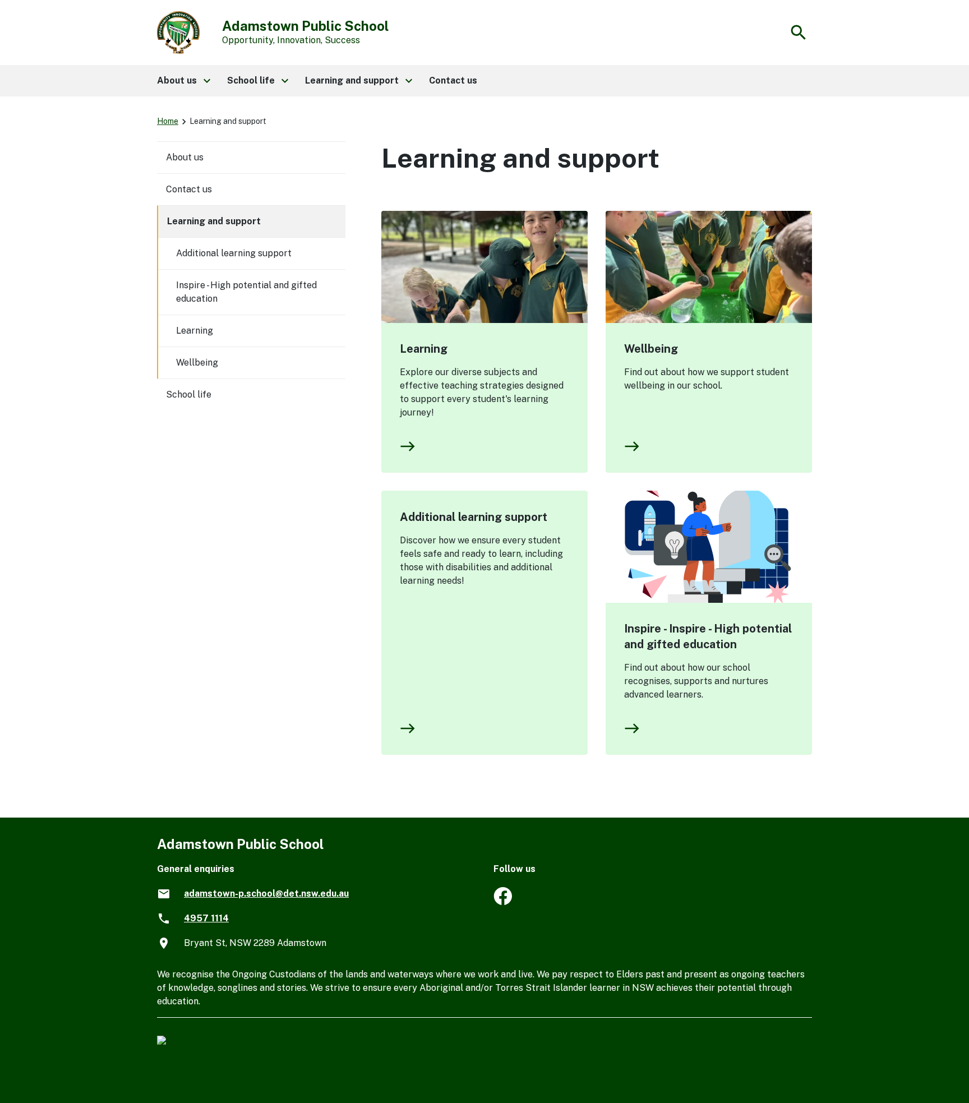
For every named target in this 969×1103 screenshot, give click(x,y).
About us (185, 157)
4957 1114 (206, 918)
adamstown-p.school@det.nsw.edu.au (266, 893)
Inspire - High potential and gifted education (246, 292)
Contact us (189, 189)
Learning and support (214, 221)
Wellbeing (651, 349)
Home (167, 121)
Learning (423, 349)
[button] (183, 80)
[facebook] (502, 902)
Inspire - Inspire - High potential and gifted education (708, 636)
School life (188, 394)
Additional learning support (473, 517)
